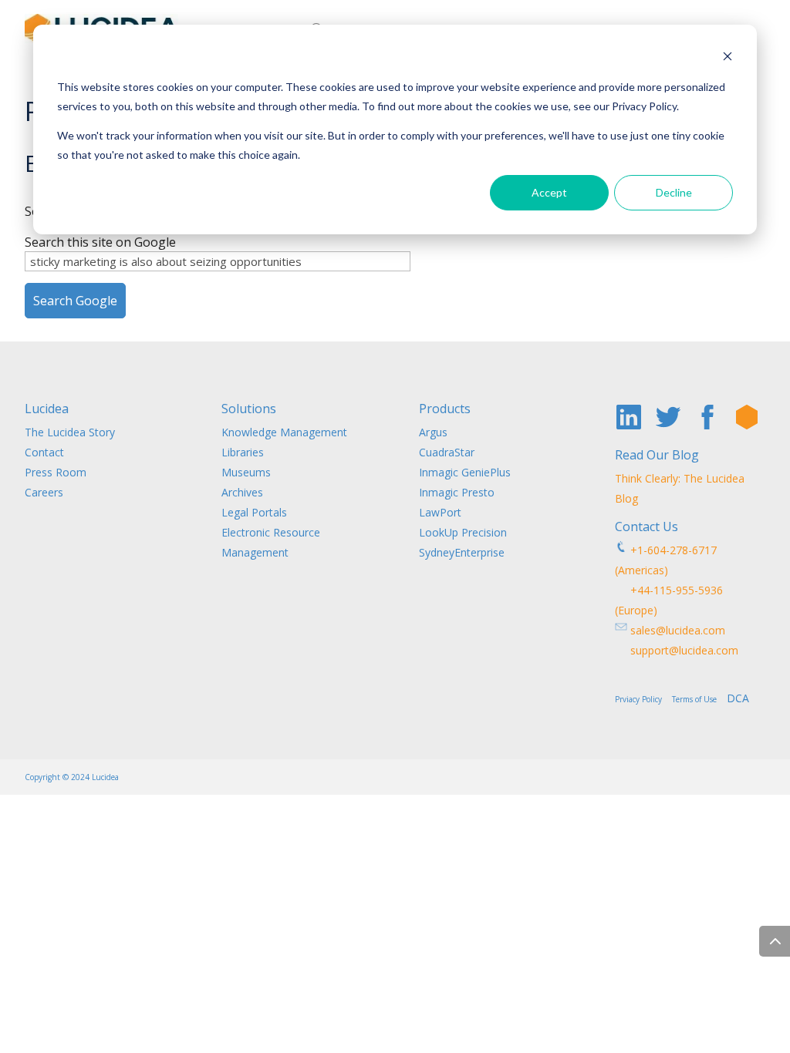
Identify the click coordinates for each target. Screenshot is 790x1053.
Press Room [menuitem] (55, 472)
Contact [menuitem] (44, 452)
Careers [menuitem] (44, 492)
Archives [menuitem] (242, 492)
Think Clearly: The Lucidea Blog (679, 488)
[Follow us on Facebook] (707, 417)
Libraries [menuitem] (242, 452)
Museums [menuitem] (246, 472)
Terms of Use (698, 699)
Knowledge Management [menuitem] (284, 432)
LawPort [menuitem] (440, 512)
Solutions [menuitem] (248, 409)
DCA (738, 698)
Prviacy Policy (642, 699)
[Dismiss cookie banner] (727, 58)
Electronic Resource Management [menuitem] (270, 542)
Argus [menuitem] (433, 432)
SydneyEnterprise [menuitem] (462, 552)
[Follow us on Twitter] (668, 417)
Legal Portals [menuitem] (254, 512)
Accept (549, 192)
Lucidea (105, 777)
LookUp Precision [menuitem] (463, 532)
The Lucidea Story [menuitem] (70, 432)
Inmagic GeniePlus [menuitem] (465, 472)
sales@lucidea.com (676, 630)
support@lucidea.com (676, 650)
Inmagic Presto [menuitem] (457, 492)
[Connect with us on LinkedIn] (629, 417)
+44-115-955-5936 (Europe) (669, 600)
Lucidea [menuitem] (47, 409)
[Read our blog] (747, 417)
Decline (674, 192)
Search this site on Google (100, 242)
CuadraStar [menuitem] (446, 452)
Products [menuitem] (445, 409)
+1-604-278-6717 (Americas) (666, 560)
